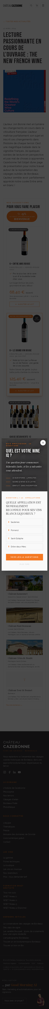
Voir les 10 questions (24, 557)
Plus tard (24, 564)
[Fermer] (43, 442)
